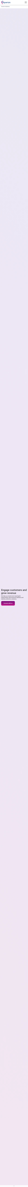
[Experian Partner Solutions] (7, 2)
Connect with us (8, 603)
